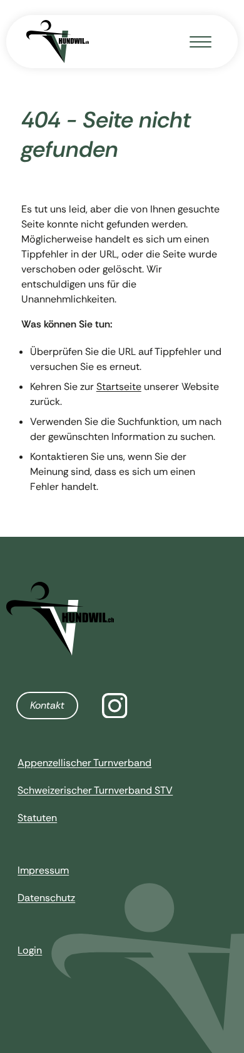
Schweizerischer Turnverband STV (95, 790)
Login (30, 950)
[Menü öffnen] (200, 41)
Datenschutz (46, 897)
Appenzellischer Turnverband (84, 762)
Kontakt (47, 705)
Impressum (43, 870)
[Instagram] (115, 706)
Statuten (37, 817)
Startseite (118, 386)
